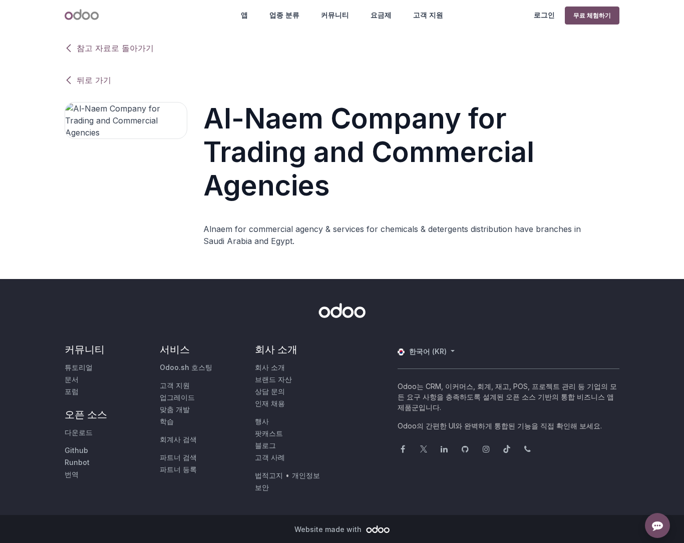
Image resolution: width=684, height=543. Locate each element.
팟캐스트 (269, 433)
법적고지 (269, 475)
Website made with (329, 529)
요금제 (381, 14)
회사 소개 (270, 367)
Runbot (77, 462)
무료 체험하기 (592, 15)
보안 (262, 487)
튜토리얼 (79, 367)
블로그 (265, 445)
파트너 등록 (178, 469)
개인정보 (306, 475)
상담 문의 (270, 391)
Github (76, 450)
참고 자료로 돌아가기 (115, 48)
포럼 (72, 391)
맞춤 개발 (175, 409)
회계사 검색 (178, 439)
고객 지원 (428, 14)
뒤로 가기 (94, 80)
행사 (262, 421)
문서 (72, 379)
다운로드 (79, 432)
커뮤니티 (335, 14)
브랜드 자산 (273, 379)
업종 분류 (284, 14)
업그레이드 (177, 397)
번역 (72, 474)
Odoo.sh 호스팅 (186, 367)
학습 (167, 421)
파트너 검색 (178, 457)
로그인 (544, 14)
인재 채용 (270, 403)
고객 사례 (270, 457)
